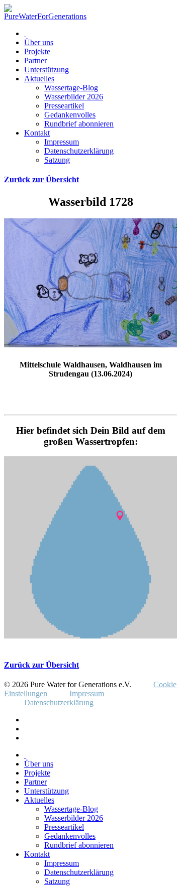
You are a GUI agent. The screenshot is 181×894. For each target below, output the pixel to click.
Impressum (61, 142)
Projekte (37, 51)
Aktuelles (39, 78)
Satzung (57, 160)
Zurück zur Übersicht (41, 179)
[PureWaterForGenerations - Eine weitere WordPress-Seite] (45, 16)
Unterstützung (46, 69)
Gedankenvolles (70, 114)
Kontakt (37, 133)
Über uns (38, 42)
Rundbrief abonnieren (79, 123)
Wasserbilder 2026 (73, 96)
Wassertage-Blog (71, 87)
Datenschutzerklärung (79, 151)
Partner (35, 60)
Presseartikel (64, 105)
